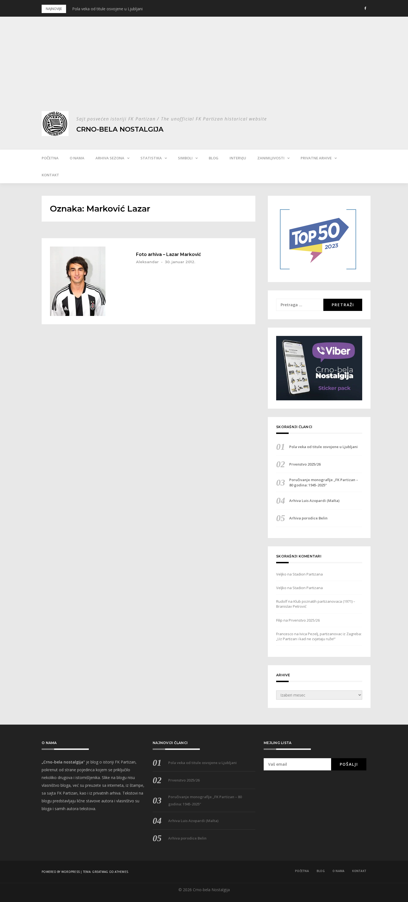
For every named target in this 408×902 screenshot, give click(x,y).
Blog (213, 157)
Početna (50, 157)
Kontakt (50, 174)
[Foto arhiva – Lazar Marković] (87, 281)
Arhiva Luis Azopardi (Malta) (314, 500)
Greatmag (100, 872)
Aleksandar (147, 262)
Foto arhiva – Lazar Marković (168, 254)
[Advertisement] (204, 69)
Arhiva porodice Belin (308, 518)
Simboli (185, 157)
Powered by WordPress (61, 872)
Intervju (238, 157)
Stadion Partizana (308, 574)
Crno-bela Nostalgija (119, 129)
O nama (77, 157)
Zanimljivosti (270, 157)
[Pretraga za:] (299, 305)
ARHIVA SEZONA (109, 157)
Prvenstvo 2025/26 (305, 464)
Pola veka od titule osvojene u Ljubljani (107, 8)
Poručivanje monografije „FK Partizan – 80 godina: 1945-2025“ (323, 482)
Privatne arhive (316, 157)
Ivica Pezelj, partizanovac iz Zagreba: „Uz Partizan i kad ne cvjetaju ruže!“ (319, 636)
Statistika (151, 157)
